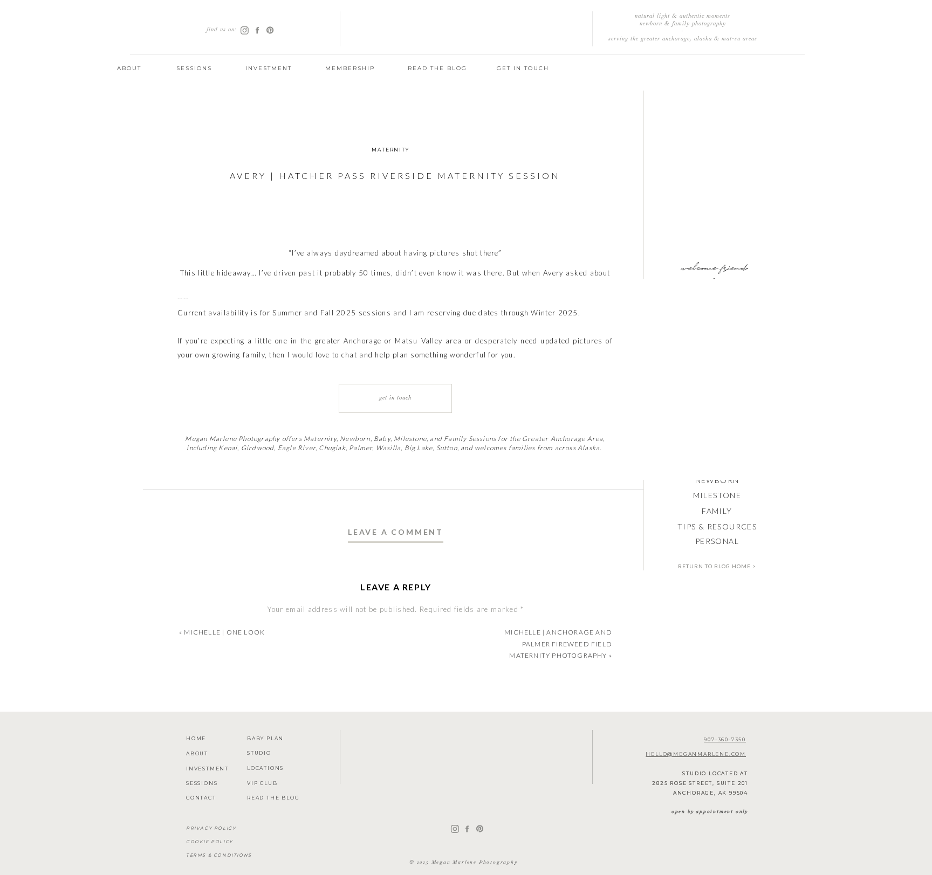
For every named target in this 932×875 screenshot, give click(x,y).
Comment (396, 629)
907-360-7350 (725, 739)
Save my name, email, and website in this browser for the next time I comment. (395, 865)
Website (395, 820)
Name (396, 754)
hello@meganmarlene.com (696, 754)
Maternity (390, 150)
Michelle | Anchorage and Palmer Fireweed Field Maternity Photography (558, 643)
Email (395, 787)
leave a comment (395, 531)
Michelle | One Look (224, 632)
